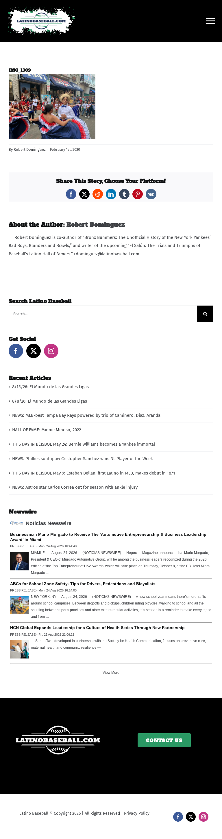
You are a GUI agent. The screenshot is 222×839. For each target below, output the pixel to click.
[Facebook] (16, 351)
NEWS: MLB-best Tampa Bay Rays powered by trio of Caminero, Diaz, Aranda (86, 415)
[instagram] (203, 817)
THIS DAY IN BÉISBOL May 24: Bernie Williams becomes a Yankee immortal (83, 444)
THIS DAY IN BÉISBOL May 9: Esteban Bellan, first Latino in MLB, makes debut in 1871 (93, 473)
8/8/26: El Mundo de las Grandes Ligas (49, 401)
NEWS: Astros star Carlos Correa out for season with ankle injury (75, 487)
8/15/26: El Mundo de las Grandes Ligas (50, 386)
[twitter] (191, 817)
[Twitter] (33, 351)
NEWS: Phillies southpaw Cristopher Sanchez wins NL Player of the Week (82, 458)
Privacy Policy (136, 813)
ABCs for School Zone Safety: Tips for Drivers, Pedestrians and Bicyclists (83, 583)
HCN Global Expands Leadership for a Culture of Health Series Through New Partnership (97, 627)
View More (111, 673)
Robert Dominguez (30, 149)
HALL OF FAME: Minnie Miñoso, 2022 (46, 429)
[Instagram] (51, 351)
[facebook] (178, 817)
